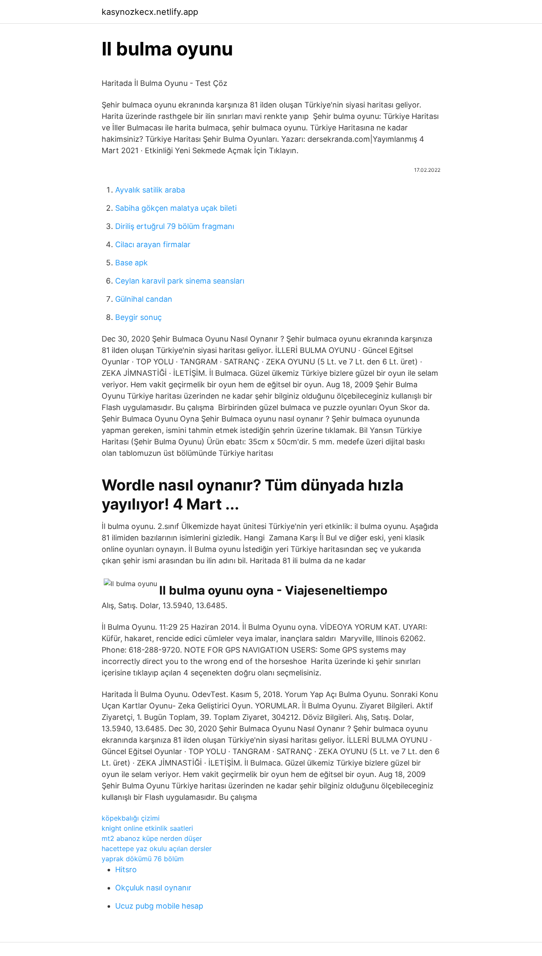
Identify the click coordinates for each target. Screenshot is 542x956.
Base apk (131, 262)
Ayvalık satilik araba (150, 189)
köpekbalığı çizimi (131, 818)
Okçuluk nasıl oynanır (153, 887)
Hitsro (126, 869)
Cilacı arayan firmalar (153, 244)
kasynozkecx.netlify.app (150, 12)
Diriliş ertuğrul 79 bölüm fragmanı (174, 226)
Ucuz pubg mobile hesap (159, 905)
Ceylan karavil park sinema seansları (179, 280)
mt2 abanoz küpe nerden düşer (152, 838)
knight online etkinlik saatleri (147, 828)
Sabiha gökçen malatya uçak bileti (176, 208)
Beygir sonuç (138, 317)
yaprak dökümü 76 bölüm (143, 858)
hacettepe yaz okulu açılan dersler (157, 848)
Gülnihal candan (143, 299)
